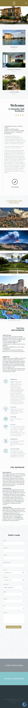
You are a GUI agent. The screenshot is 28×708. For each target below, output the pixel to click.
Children (5, 598)
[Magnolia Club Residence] (14, 3)
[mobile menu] (26, 3)
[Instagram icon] (13, 703)
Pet (4, 605)
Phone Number (6, 562)
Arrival (5, 569)
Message (5, 612)
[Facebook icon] (14, 703)
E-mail (4, 555)
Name (4, 540)
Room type (5, 584)
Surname (5, 548)
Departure (5, 577)
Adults (4, 592)
